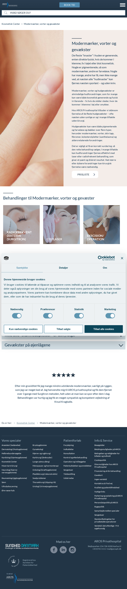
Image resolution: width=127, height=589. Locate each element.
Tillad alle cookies (103, 328)
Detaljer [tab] (63, 267)
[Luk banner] (122, 258)
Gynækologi (38, 449)
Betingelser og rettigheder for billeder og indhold (107, 454)
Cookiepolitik (100, 460)
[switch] (48, 315)
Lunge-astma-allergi (41, 461)
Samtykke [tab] (22, 267)
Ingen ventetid (100, 479)
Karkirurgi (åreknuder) (42, 457)
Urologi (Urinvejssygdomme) (45, 486)
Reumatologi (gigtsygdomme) (14, 478)
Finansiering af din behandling (107, 471)
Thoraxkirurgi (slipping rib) (44, 482)
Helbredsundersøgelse (11, 453)
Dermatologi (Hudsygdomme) (14, 449)
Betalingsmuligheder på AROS (107, 449)
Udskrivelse (69, 478)
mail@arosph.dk (114, 549)
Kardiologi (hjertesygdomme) (14, 457)
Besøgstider (99, 445)
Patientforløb (72, 440)
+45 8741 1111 (99, 549)
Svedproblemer (39, 478)
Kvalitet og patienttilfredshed (106, 487)
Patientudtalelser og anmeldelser (78, 466)
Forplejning (69, 445)
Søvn (4, 482)
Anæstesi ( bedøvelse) (11, 445)
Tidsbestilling (69, 474)
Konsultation (69, 453)
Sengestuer (68, 470)
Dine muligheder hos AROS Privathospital (106, 465)
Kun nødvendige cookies (23, 328)
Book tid (69, 4)
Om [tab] (105, 267)
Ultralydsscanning (9, 486)
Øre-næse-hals (8, 490)
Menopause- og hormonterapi (46, 466)
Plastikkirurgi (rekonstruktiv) (45, 474)
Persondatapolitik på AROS (106, 502)
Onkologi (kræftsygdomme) (45, 470)
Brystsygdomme (40, 445)
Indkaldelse (68, 449)
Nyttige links (99, 491)
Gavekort (98, 475)
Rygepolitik (99, 506)
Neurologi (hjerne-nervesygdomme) (10, 471)
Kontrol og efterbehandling (75, 457)
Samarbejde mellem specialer (106, 511)
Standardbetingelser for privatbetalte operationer (105, 520)
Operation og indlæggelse (75, 461)
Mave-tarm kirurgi (9, 466)
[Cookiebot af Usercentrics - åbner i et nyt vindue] (100, 258)
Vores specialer (11, 440)
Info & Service (103, 440)
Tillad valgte (63, 328)
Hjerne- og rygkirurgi (42, 453)
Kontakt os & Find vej (103, 483)
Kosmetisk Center (11, 23)
